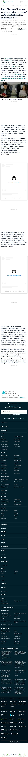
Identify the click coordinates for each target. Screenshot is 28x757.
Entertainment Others (19, 494)
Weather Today (13, 708)
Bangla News (17, 645)
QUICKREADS (4, 598)
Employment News (18, 509)
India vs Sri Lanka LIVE (6, 623)
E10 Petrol (3, 625)
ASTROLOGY (4, 497)
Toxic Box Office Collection (20, 620)
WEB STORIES (4, 531)
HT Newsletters (22, 708)
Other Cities (16, 480)
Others (2, 583)
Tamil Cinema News (18, 489)
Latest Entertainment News (9, 655)
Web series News (4, 494)
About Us (3, 706)
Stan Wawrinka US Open (6, 628)
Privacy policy (4, 708)
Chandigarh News (5, 465)
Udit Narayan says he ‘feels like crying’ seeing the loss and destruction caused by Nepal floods (6, 688)
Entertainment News (5, 645)
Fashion (2, 520)
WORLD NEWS (4, 433)
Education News (17, 511)
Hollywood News (18, 486)
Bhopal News (17, 462)
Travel (15, 525)
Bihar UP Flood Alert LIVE (6, 632)
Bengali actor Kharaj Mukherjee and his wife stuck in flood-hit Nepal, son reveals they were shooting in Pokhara (6, 697)
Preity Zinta (8, 58)
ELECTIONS (3, 594)
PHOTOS (3, 542)
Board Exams (17, 506)
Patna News (3, 477)
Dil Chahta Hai (8, 60)
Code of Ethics (22, 711)
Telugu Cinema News (5, 491)
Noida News (16, 475)
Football (16, 578)
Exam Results (4, 511)
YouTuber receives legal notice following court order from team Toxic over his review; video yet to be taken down (20, 689)
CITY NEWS (3, 460)
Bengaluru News (4, 462)
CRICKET (3, 441)
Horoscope (3, 500)
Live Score (3, 446)
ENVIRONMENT (4, 553)
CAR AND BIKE (4, 568)
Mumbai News (4, 475)
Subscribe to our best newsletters (14, 413)
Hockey (2, 580)
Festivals (16, 520)
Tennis (15, 580)
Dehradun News (17, 465)
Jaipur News (16, 470)
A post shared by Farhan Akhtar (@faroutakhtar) (14, 291)
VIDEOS (2, 546)
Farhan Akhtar (19, 74)
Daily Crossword (17, 608)
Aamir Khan (14, 66)
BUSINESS (3, 539)
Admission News (4, 506)
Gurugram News (17, 467)
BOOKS (2, 587)
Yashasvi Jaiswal (4, 451)
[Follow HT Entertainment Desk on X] (15, 31)
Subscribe (24, 1)
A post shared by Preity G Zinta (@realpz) (14, 198)
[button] (2, 2)
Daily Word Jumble (5, 610)
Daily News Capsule (5, 416)
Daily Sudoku (4, 608)
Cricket (12, 5)
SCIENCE (3, 557)
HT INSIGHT (3, 590)
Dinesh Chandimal (5, 453)
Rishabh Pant (17, 451)
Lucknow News (17, 472)
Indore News (3, 470)
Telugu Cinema (17, 643)
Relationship (3, 525)
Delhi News (3, 467)
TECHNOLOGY (4, 572)
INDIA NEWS (4, 437)
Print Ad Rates (13, 711)
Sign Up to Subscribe (14, 420)
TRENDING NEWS (5, 618)
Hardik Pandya (17, 448)
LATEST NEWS (4, 430)
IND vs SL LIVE (4, 456)
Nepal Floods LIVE (5, 620)
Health (2, 522)
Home (2, 5)
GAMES (2, 605)
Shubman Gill (17, 446)
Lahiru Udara (17, 453)
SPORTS (3, 575)
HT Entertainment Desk (8, 31)
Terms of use (22, 706)
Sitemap (2, 713)
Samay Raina (17, 625)
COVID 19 (3, 601)
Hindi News (16, 648)
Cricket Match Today (18, 443)
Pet (1, 527)
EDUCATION (4, 504)
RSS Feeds (12, 713)
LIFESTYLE (3, 515)
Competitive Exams (5, 509)
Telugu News (3, 648)
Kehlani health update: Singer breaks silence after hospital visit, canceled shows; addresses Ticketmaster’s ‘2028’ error (6, 662)
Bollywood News (4, 486)
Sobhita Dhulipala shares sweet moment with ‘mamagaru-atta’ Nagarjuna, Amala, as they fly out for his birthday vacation (20, 697)
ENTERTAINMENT (5, 483)
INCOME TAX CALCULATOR (7, 614)
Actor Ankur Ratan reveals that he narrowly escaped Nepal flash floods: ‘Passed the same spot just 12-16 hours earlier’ (20, 671)
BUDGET (3, 550)
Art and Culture (4, 517)
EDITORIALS (3, 564)
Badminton (3, 578)
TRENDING (3, 535)
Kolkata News (4, 472)
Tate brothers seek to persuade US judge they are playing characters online (20, 660)
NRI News (3, 650)
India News (18, 5)
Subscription (3, 711)
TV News (16, 491)
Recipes (15, 522)
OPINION (3, 561)
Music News (3, 489)
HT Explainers (17, 650)
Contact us (12, 706)
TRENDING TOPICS (5, 635)
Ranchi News (4, 480)
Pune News (16, 477)
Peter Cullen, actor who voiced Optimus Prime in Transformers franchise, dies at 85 (6, 670)
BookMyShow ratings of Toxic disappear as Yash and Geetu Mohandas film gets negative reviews (20, 680)
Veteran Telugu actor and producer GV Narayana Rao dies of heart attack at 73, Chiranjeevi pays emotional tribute (6, 680)
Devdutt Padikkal (4, 448)
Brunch (15, 517)
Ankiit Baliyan (17, 623)
